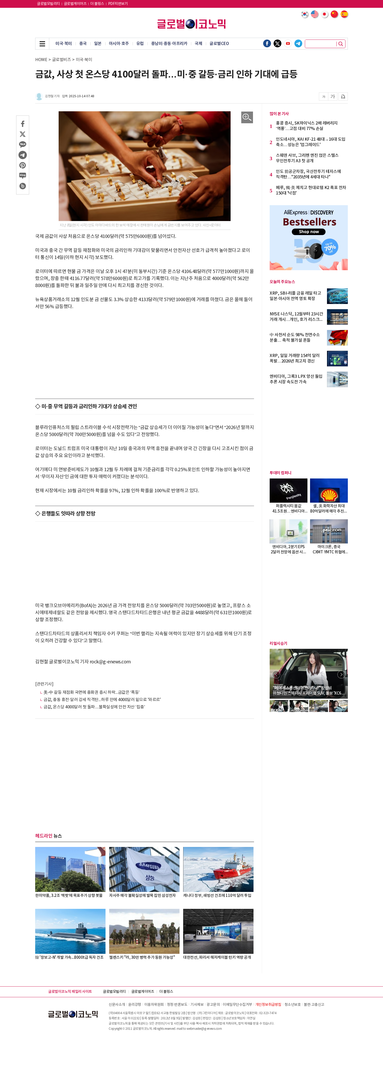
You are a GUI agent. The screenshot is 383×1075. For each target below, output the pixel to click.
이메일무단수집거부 (237, 1005)
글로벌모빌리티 (48, 4)
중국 (83, 43)
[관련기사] (44, 684)
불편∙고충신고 (314, 1005)
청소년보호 (293, 1005)
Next (341, 674)
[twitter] (277, 43)
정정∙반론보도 (177, 1005)
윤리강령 (134, 1005)
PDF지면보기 (118, 4)
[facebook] (267, 43)
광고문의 (213, 1005)
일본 (98, 43)
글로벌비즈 (61, 59)
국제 (198, 43)
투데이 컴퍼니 (281, 473)
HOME (41, 59)
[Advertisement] (144, 354)
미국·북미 (63, 43)
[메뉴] (42, 43)
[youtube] (288, 43)
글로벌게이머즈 (75, 4)
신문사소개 (117, 1005)
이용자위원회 (154, 1005)
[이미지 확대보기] (247, 117)
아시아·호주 (119, 43)
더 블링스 (97, 4)
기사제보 (196, 1005)
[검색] (340, 44)
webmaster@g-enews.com (204, 1029)
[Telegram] (298, 43)
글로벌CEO (219, 43)
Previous (276, 674)
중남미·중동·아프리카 (169, 43)
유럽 (140, 43)
